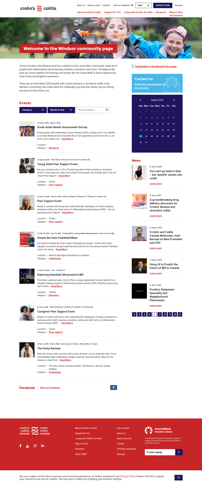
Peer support (56, 185)
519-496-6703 (142, 88)
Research (161, 12)
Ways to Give (176, 12)
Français (179, 5)
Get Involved (176, 15)
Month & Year (57, 110)
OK (178, 477)
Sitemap (121, 454)
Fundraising (55, 258)
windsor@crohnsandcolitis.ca (150, 84)
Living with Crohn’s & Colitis (138, 12)
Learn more (156, 183)
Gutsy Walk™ (81, 454)
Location (41, 145)
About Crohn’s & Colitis (89, 12)
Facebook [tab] (113, 387)
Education (54, 295)
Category (27, 110)
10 (175, 314)
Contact (106, 5)
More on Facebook (50, 387)
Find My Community (121, 5)
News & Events (94, 5)
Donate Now (163, 5)
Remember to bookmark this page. (156, 66)
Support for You (112, 12)
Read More (67, 139)
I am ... (141, 5)
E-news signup (154, 452)
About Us (81, 5)
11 (180, 314)
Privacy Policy (127, 476)
